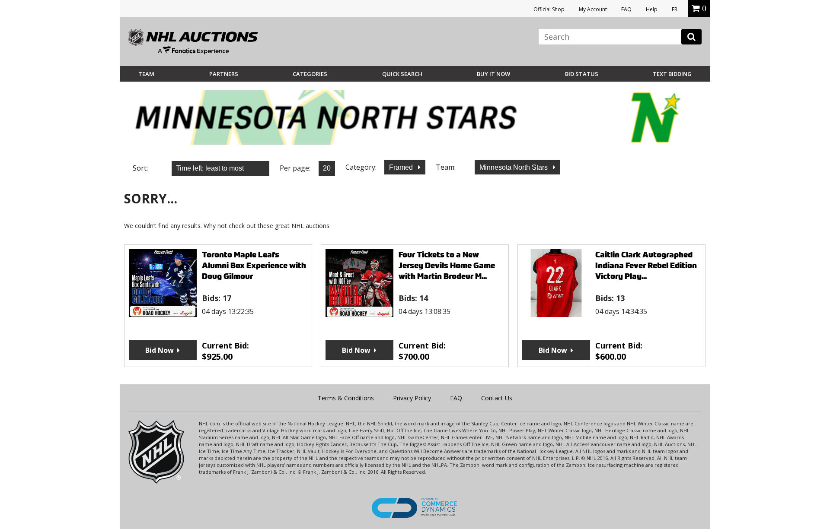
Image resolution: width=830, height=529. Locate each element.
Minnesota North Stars (514, 167)
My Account (593, 9)
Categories (310, 74)
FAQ (626, 9)
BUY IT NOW (493, 74)
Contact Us (496, 398)
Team (146, 74)
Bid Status (581, 74)
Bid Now (159, 350)
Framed (402, 167)
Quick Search (402, 74)
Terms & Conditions (346, 398)
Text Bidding (672, 74)
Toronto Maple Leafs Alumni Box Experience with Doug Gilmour (254, 265)
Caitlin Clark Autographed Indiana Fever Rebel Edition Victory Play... (646, 265)
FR (674, 9)
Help (652, 9)
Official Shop (549, 9)
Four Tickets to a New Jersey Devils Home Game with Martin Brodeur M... (447, 265)
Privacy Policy (412, 398)
